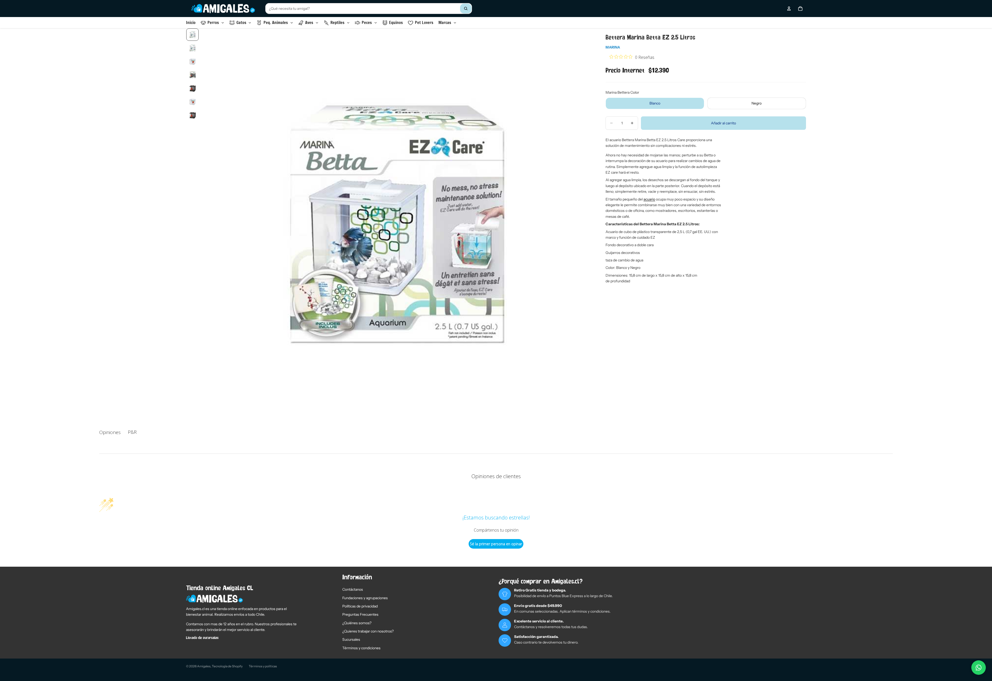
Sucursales (351, 639)
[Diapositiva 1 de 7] (192, 34)
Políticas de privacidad (360, 606)
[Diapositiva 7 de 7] (192, 115)
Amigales (204, 666)
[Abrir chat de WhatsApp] (978, 667)
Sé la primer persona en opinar (496, 543)
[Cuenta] (789, 8)
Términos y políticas (263, 666)
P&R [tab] (132, 432)
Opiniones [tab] (110, 432)
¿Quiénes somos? (356, 623)
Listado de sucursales (202, 637)
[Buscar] (465, 8)
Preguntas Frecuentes (360, 614)
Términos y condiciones (361, 648)
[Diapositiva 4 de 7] (192, 75)
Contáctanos (352, 589)
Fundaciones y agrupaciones (365, 598)
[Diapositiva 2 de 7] (192, 48)
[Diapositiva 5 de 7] (192, 88)
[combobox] (368, 8)
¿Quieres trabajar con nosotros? (368, 631)
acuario (649, 199)
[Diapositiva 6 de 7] (192, 101)
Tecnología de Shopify (227, 666)
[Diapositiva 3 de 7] (192, 61)
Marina (613, 47)
